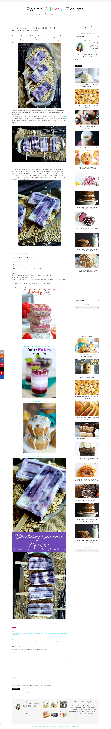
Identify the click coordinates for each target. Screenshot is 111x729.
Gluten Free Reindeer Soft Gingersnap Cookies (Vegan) (87, 167)
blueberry (19, 633)
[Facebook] (2, 360)
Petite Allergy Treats (55, 10)
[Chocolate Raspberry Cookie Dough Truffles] (87, 226)
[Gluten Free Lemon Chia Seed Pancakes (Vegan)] (46, 707)
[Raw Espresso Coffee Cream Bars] (87, 436)
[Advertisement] (87, 286)
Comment (14, 652)
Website (14, 678)
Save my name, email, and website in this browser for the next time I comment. (31, 685)
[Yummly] (2, 356)
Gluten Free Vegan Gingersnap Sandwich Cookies (87, 208)
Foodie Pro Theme (42, 726)
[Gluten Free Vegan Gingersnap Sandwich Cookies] (87, 205)
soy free (63, 633)
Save (14, 627)
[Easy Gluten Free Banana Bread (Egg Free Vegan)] (87, 415)
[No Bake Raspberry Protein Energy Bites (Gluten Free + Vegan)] (63, 717)
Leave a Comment (25, 32)
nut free (51, 633)
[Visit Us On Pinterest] (88, 29)
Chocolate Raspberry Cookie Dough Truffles (87, 229)
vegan (18, 631)
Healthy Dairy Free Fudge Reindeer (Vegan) (87, 127)
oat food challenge (61, 116)
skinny (59, 633)
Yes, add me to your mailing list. (22, 692)
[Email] (2, 352)
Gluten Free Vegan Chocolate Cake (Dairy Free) (87, 459)
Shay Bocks (50, 726)
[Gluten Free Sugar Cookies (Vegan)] (87, 145)
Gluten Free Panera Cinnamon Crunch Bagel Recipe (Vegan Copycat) (87, 479)
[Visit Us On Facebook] (83, 29)
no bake (47, 633)
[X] (2, 369)
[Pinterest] (2, 365)
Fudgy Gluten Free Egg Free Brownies (87, 500)
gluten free (39, 633)
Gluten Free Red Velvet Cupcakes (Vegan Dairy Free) (87, 85)
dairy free (28, 633)
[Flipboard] (2, 373)
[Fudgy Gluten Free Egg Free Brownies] (87, 497)
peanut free (55, 633)
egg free (35, 633)
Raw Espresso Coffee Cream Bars (87, 439)
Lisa (39, 175)
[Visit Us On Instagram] (91, 29)
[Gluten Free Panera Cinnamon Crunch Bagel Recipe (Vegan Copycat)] (87, 476)
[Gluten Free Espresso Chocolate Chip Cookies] (87, 103)
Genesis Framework (65, 726)
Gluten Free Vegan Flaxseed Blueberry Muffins (87, 355)
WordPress (80, 726)
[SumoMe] (2, 377)
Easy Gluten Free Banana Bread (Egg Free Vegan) (87, 418)
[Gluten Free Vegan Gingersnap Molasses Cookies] (87, 246)
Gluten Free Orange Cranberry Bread (87, 188)
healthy (43, 633)
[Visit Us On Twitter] (86, 29)
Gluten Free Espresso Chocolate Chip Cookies (87, 106)
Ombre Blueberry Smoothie (39, 401)
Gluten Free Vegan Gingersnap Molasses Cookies (87, 250)
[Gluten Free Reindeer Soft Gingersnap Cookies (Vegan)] (87, 164)
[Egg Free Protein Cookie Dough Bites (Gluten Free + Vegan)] (87, 373)
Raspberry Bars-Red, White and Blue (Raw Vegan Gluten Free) (39, 346)
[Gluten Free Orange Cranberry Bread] (87, 185)
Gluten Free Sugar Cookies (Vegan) (87, 147)
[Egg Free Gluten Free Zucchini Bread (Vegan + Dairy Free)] (46, 717)
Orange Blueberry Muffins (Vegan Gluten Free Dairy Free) (39, 456)
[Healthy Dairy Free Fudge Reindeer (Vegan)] (87, 124)
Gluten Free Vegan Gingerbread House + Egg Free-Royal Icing (87, 271)
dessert (31, 633)
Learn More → (92, 51)
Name (13, 666)
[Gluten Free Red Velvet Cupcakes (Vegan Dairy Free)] (87, 82)
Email (13, 672)
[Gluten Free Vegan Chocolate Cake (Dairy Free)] (87, 455)
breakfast (24, 633)
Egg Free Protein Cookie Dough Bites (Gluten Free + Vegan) (87, 376)
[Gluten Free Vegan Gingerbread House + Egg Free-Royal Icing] (87, 267)
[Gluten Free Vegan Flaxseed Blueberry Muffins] (87, 352)
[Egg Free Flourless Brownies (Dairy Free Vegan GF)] (54, 717)
